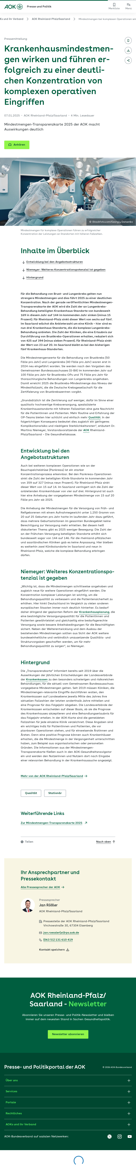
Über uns (12, 1080)
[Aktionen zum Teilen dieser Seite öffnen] (128, 60)
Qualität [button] (94, 417)
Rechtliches (14, 1113)
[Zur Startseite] (13, 7)
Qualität (31, 793)
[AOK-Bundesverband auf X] (109, 1136)
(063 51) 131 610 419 (58, 940)
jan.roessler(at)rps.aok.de (61, 932)
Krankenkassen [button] (37, 679)
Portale (11, 1102)
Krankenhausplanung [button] (94, 612)
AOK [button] (86, 430)
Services (11, 1091)
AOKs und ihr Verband (21, 1124)
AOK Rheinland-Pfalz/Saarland (51, 19)
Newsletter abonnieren (68, 1034)
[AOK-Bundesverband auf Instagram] (119, 1136)
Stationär (55, 793)
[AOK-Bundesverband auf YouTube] (130, 1136)
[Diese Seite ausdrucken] (128, 50)
